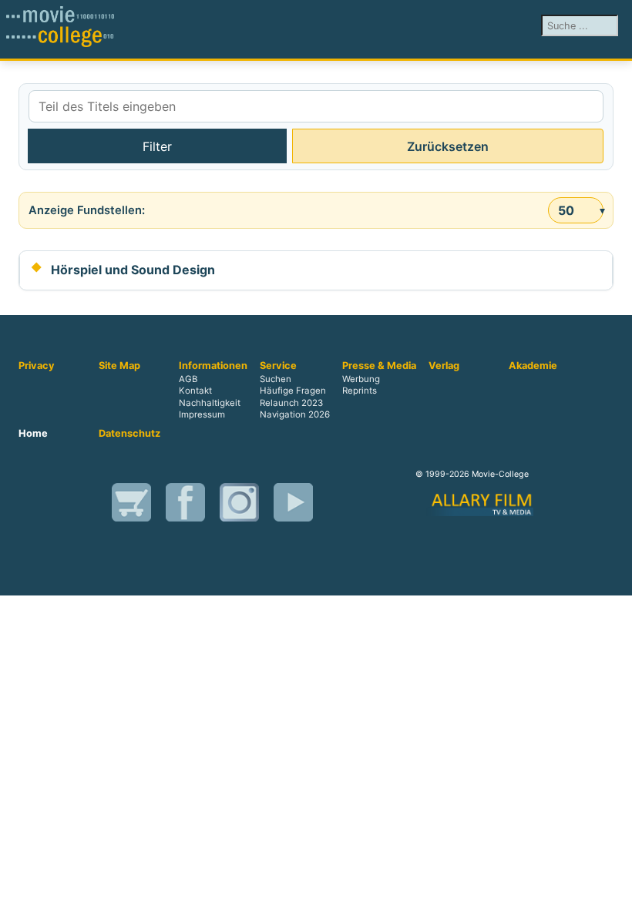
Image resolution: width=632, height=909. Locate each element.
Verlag (444, 366)
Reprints (359, 391)
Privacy (36, 366)
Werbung (361, 379)
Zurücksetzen (448, 146)
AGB (188, 379)
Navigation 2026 (295, 414)
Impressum (202, 414)
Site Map (119, 366)
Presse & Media (379, 366)
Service (278, 366)
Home (33, 433)
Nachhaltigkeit (209, 402)
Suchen (275, 379)
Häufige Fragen (293, 391)
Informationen (213, 366)
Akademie (533, 366)
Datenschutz (129, 433)
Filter (157, 146)
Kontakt (195, 391)
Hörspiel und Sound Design (133, 269)
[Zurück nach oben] (613, 890)
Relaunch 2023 (291, 402)
